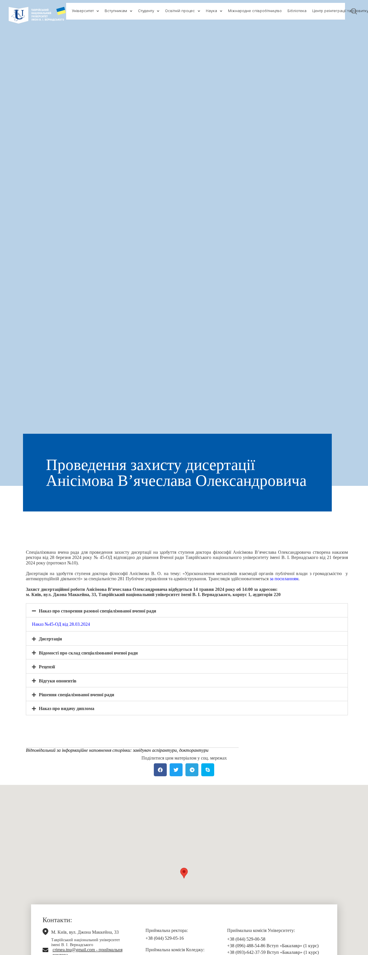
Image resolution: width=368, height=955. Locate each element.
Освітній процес (180, 10)
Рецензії (47, 666)
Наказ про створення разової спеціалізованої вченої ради (97, 610)
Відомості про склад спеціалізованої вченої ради (88, 652)
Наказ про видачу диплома (66, 708)
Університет (83, 10)
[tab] (187, 610)
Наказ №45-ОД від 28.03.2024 (61, 624)
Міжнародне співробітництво (255, 10)
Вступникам (116, 10)
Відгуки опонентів (57, 680)
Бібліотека (297, 10)
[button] (184, 873)
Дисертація (50, 638)
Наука (211, 10)
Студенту (146, 10)
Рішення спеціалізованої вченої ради (76, 694)
